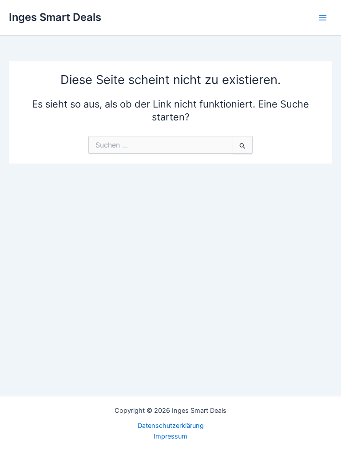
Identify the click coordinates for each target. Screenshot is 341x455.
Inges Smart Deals (55, 17)
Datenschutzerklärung (171, 426)
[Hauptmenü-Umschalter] (322, 17)
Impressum (170, 436)
